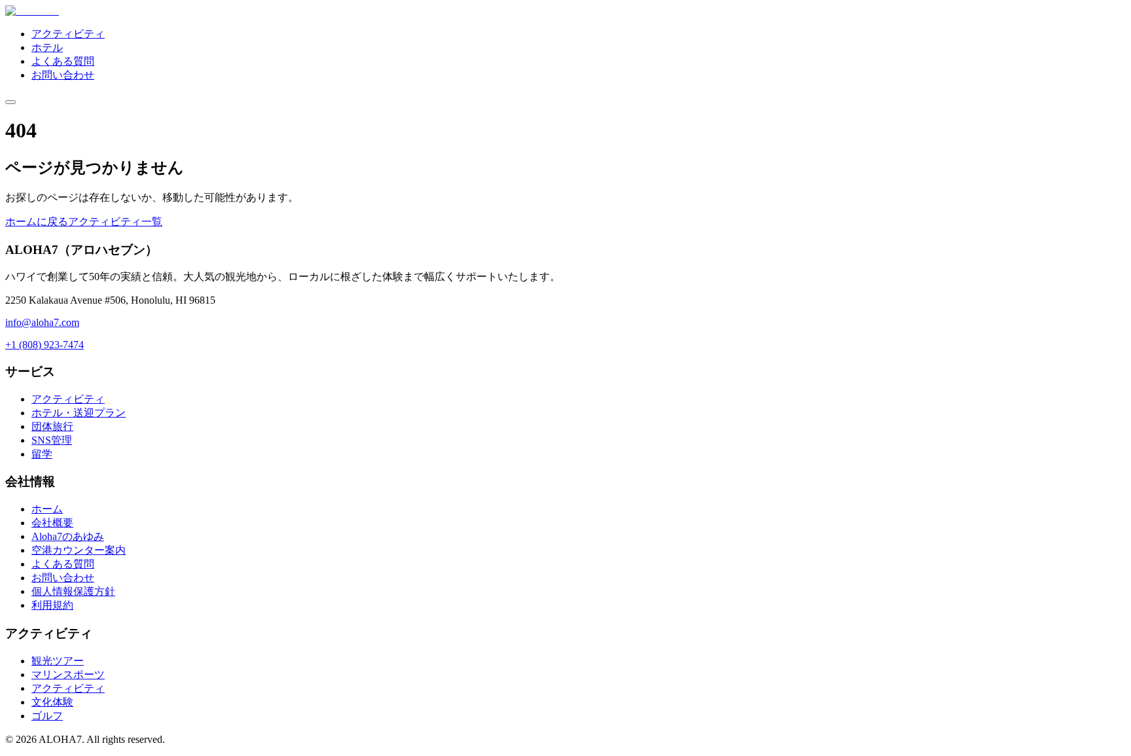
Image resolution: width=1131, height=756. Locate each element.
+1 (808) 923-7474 (44, 344)
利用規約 (52, 605)
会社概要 (52, 522)
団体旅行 (52, 426)
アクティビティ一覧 (115, 221)
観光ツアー (57, 660)
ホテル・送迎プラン (78, 412)
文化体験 (52, 702)
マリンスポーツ (68, 674)
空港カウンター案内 (78, 550)
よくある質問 (62, 61)
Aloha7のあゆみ (67, 536)
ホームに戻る (36, 221)
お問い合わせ (62, 75)
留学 (41, 453)
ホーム (47, 508)
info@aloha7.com (42, 322)
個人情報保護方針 (73, 591)
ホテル (47, 47)
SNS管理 (51, 440)
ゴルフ (47, 715)
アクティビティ (68, 33)
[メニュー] (10, 102)
